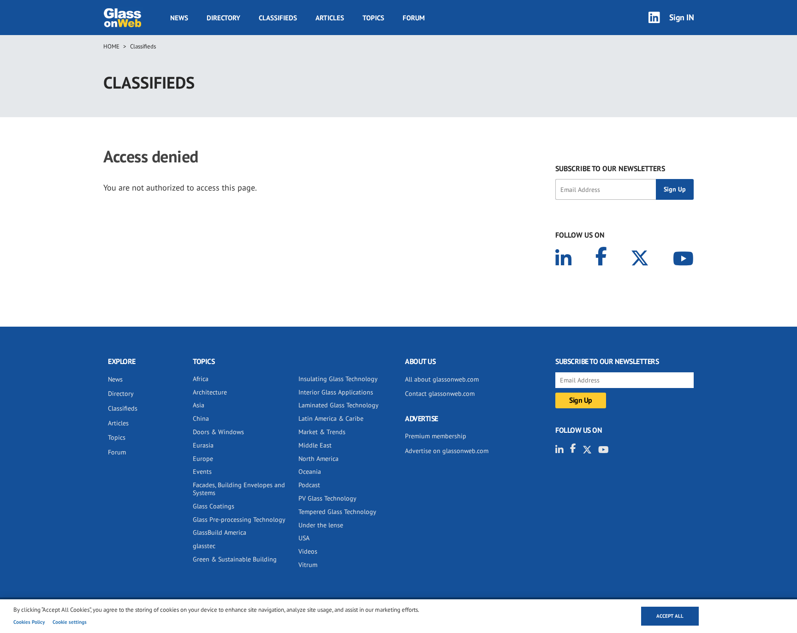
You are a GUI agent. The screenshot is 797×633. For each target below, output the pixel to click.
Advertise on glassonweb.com (446, 451)
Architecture (210, 392)
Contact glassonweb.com (440, 393)
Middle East (315, 445)
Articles (329, 17)
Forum (414, 17)
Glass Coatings (213, 506)
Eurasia (203, 445)
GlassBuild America (219, 532)
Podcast (309, 485)
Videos (307, 551)
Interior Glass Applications (335, 392)
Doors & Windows (218, 432)
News (179, 17)
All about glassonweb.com (442, 379)
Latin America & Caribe (330, 418)
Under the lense (320, 525)
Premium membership (435, 436)
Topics (373, 17)
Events (202, 471)
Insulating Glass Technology (338, 379)
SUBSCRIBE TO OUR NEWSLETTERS (610, 168)
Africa (200, 379)
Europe (203, 458)
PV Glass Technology (327, 498)
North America (318, 458)
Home (111, 46)
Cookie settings (70, 622)
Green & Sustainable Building (235, 559)
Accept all (670, 616)
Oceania (309, 471)
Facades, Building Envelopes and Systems (239, 489)
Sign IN (681, 17)
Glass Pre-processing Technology (239, 519)
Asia (198, 405)
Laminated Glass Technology (338, 405)
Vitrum (307, 565)
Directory (223, 17)
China (201, 418)
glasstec (204, 546)
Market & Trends (321, 432)
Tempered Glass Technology (337, 512)
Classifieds (278, 17)
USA (303, 538)
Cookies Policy (29, 622)
